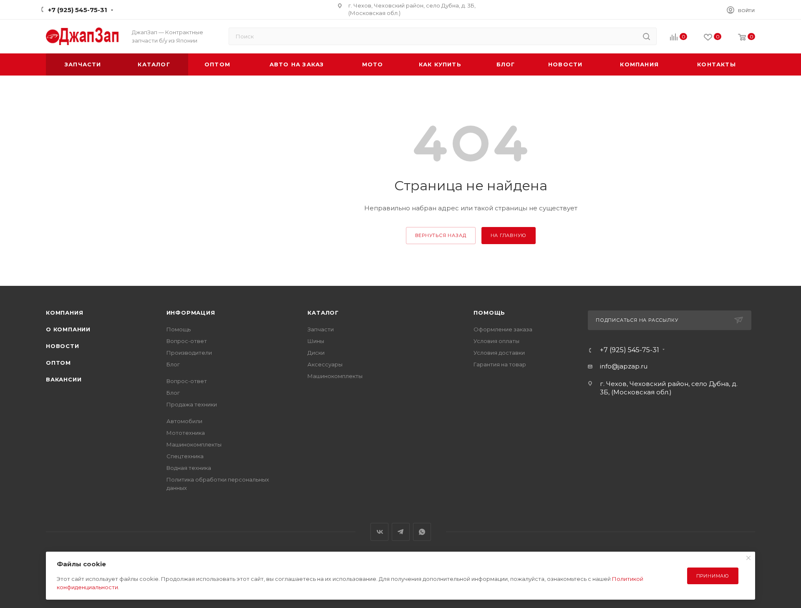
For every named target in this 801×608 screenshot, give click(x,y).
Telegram (401, 532)
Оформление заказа (503, 329)
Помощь (178, 329)
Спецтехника (185, 456)
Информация (190, 312)
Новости (62, 346)
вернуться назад (440, 235)
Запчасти (320, 329)
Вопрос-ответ (186, 341)
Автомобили (184, 421)
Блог (173, 364)
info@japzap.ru (623, 366)
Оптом (58, 362)
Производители (189, 352)
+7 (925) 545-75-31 (77, 10)
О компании (68, 329)
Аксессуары (325, 364)
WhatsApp (422, 532)
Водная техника (188, 467)
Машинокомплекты (194, 444)
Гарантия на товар (500, 364)
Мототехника (185, 432)
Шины (315, 341)
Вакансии (63, 379)
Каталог (323, 312)
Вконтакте (379, 532)
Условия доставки (499, 352)
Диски (316, 352)
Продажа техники (191, 404)
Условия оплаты (496, 341)
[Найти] (646, 36)
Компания (64, 312)
